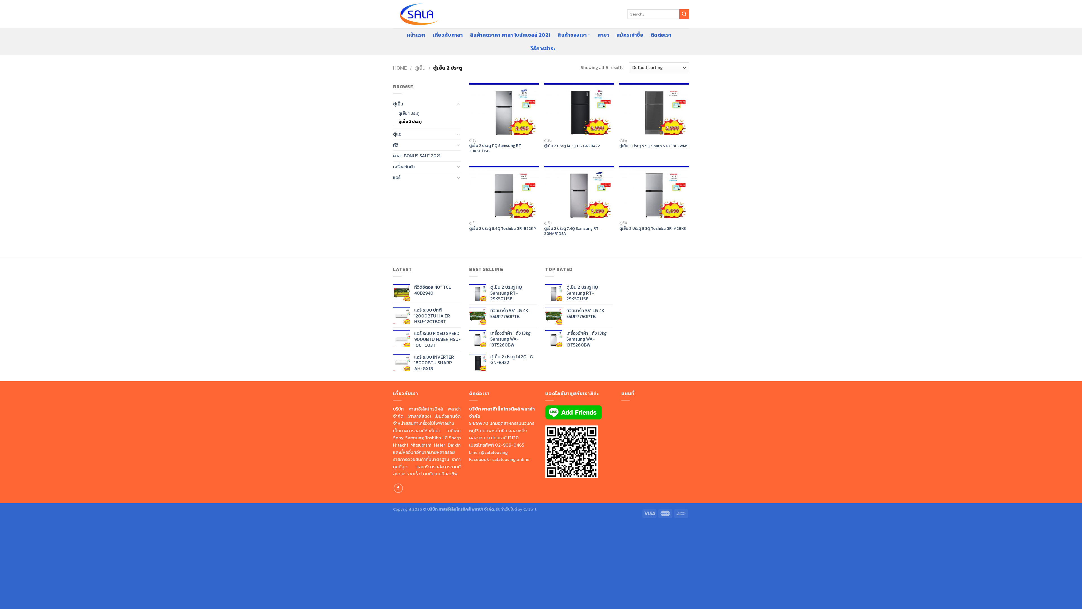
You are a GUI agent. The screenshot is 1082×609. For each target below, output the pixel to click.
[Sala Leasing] (421, 14)
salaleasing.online (510, 459)
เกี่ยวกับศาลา (448, 35)
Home (400, 68)
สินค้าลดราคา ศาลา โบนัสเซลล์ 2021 (510, 35)
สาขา (603, 35)
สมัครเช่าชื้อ (630, 35)
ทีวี (395, 145)
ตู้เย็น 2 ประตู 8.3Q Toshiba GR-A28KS (652, 228)
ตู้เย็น (419, 68)
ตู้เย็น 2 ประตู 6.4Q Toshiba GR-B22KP (502, 228)
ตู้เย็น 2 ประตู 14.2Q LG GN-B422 (572, 146)
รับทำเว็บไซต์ (507, 509)
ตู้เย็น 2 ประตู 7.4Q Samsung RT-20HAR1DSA (572, 231)
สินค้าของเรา (572, 35)
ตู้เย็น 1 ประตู (408, 113)
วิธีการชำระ (543, 48)
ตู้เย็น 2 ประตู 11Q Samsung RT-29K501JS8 (496, 148)
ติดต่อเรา (661, 35)
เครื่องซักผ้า (404, 166)
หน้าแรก (416, 35)
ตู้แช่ (397, 134)
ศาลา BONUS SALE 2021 (416, 155)
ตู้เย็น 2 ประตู (410, 121)
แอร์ (396, 177)
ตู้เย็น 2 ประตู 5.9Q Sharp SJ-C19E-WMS (653, 146)
